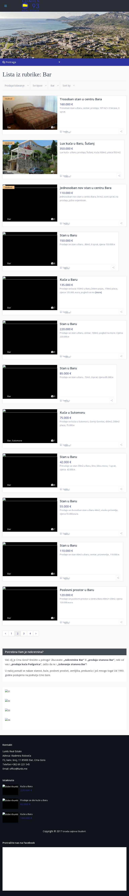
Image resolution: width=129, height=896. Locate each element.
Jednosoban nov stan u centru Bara (86, 188)
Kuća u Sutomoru (72, 412)
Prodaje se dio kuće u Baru (34, 800)
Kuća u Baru (68, 280)
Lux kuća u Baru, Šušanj (77, 143)
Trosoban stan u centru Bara (81, 99)
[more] (98, 292)
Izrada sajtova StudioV (74, 831)
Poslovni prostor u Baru (77, 590)
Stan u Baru (68, 235)
